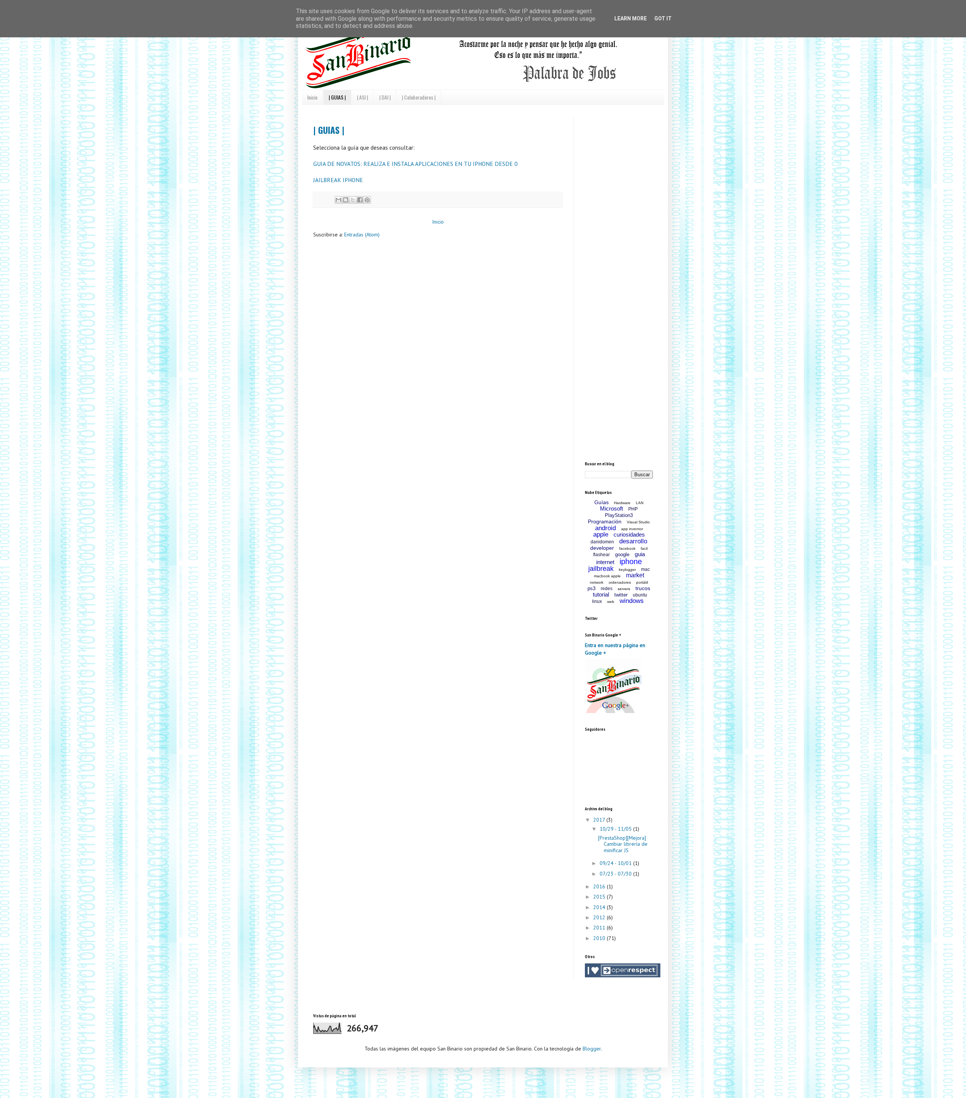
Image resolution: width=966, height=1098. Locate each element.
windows (632, 600)
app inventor (632, 529)
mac (645, 569)
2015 (600, 896)
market (635, 575)
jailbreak (601, 568)
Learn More (630, 18)
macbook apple (607, 576)
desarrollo (633, 541)
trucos (642, 588)
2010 (600, 938)
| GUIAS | (337, 97)
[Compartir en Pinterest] (367, 200)
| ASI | (362, 97)
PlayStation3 (619, 515)
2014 (600, 907)
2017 (599, 819)
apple (600, 534)
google (622, 554)
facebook (627, 548)
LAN (639, 503)
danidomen (602, 541)
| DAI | (385, 97)
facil (644, 548)
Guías (601, 502)
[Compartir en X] (353, 200)
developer (602, 548)
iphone (631, 561)
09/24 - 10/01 (616, 863)
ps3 (591, 588)
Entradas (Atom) (362, 234)
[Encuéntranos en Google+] (613, 711)
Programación (604, 521)
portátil (642, 582)
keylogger (627, 569)
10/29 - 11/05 (616, 828)
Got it (663, 18)
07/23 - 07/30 (616, 873)
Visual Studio (638, 522)
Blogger (592, 1048)
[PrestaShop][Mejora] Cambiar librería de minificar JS (623, 844)
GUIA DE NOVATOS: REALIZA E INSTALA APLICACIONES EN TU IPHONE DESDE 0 (415, 163)
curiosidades (629, 534)
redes (606, 588)
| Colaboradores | (418, 97)
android (605, 528)
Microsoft (611, 508)
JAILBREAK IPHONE (338, 180)
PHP (633, 509)
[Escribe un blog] (345, 200)
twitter (621, 595)
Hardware (622, 503)
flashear (601, 554)
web (610, 602)
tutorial (601, 594)
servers (624, 589)
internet (605, 562)
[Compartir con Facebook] (360, 200)
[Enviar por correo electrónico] (338, 200)
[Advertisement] (641, 163)
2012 (600, 917)
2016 (600, 886)
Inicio (312, 97)
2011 (600, 927)
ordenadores (620, 582)
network (596, 582)
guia (640, 554)
